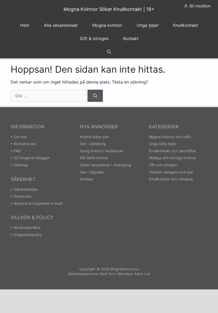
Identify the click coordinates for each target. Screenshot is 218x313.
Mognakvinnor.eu (124, 269)
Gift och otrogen (163, 165)
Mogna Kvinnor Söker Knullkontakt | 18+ (109, 9)
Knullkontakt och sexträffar (172, 151)
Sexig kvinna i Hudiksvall (101, 151)
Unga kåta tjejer (163, 143)
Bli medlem (200, 5)
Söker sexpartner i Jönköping (105, 165)
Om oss (20, 136)
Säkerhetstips (26, 189)
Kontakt (131, 38)
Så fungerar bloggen (32, 157)
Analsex (86, 179)
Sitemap (21, 165)
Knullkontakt (185, 25)
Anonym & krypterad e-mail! (38, 203)
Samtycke (22, 196)
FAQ (17, 151)
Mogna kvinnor (107, 25)
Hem (25, 25)
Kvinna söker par (94, 136)
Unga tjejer (148, 25)
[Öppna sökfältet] (109, 51)
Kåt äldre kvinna (94, 157)
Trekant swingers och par (171, 172)
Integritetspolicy (28, 234)
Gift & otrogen (94, 38)
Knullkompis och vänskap (171, 179)
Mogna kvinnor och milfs (170, 136)
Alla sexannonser (61, 25)
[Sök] (95, 96)
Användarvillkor (27, 227)
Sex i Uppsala (92, 172)
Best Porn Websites (116, 274)
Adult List (142, 274)
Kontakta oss (25, 143)
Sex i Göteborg (93, 143)
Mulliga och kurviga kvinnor (172, 157)
